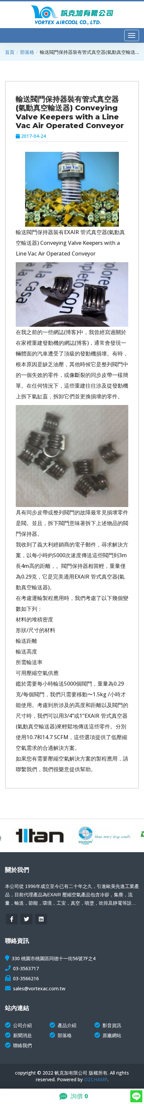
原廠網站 (111, 1035)
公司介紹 (22, 1025)
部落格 (27, 52)
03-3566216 (26, 978)
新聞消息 (22, 1035)
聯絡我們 (22, 1045)
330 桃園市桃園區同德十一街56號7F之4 (53, 958)
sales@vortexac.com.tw (39, 988)
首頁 (9, 52)
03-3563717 (26, 968)
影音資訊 (111, 1025)
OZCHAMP (95, 1079)
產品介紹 (67, 1025)
